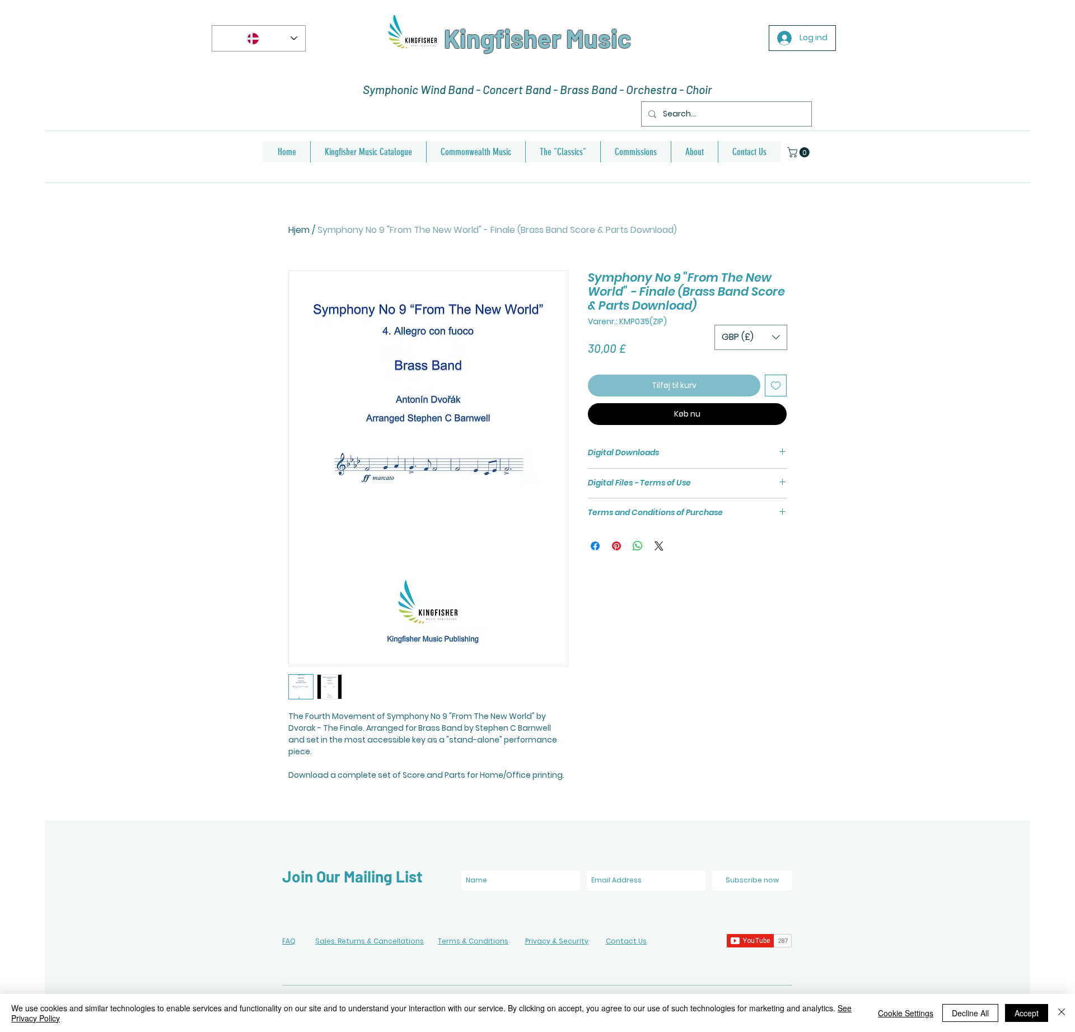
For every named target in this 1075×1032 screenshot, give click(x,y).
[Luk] (1061, 1013)
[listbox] (750, 337)
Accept (1027, 1013)
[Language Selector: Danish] (259, 38)
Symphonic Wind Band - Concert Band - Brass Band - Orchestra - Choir (537, 89)
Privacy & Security (556, 941)
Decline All (970, 1013)
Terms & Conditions (473, 941)
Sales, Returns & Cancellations (369, 941)
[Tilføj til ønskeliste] (776, 385)
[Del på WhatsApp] (637, 546)
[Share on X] (659, 546)
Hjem (299, 229)
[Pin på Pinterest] (616, 546)
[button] (799, 152)
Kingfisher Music (537, 38)
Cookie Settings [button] (905, 1013)
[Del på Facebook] (595, 546)
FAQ (289, 941)
